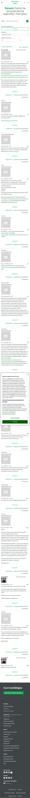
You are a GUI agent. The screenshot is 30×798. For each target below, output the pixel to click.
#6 (27, 264)
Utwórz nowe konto (8, 721)
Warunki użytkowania (9, 792)
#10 (27, 433)
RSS (4, 763)
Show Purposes (15, 417)
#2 (27, 114)
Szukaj (5, 754)
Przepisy (5, 704)
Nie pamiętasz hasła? (8, 723)
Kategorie (6, 708)
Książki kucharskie (8, 739)
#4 (27, 178)
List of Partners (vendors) (8, 413)
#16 (27, 665)
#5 (27, 229)
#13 (27, 527)
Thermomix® (6, 734)
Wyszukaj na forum (8, 759)
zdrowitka (5, 50)
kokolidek (5, 576)
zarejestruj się (17, 95)
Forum (5, 729)
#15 (27, 625)
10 (2, 40)
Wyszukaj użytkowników (9, 761)
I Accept (15, 421)
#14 (27, 584)
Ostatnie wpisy (7, 725)
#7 (27, 296)
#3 (27, 146)
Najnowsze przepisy (8, 711)
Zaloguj (8, 95)
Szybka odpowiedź (7, 46)
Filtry (16, 29)
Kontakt (19, 789)
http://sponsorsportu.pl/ (12, 151)
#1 (27, 61)
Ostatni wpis (25, 47)
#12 (27, 498)
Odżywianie (6, 741)
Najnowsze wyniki (6, 34)
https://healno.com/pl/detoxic (9, 120)
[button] (2, 2)
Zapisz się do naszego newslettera (13, 693)
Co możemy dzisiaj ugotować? (11, 745)
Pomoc (20, 796)
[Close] (27, 374)
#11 (27, 466)
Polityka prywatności (20, 792)
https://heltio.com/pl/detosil (8, 234)
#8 (27, 342)
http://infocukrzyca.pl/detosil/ (9, 267)
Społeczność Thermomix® (10, 732)
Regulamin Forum (8, 750)
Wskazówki (6, 743)
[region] (15, 399)
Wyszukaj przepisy (8, 706)
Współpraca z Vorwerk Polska (11, 748)
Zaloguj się (6, 719)
